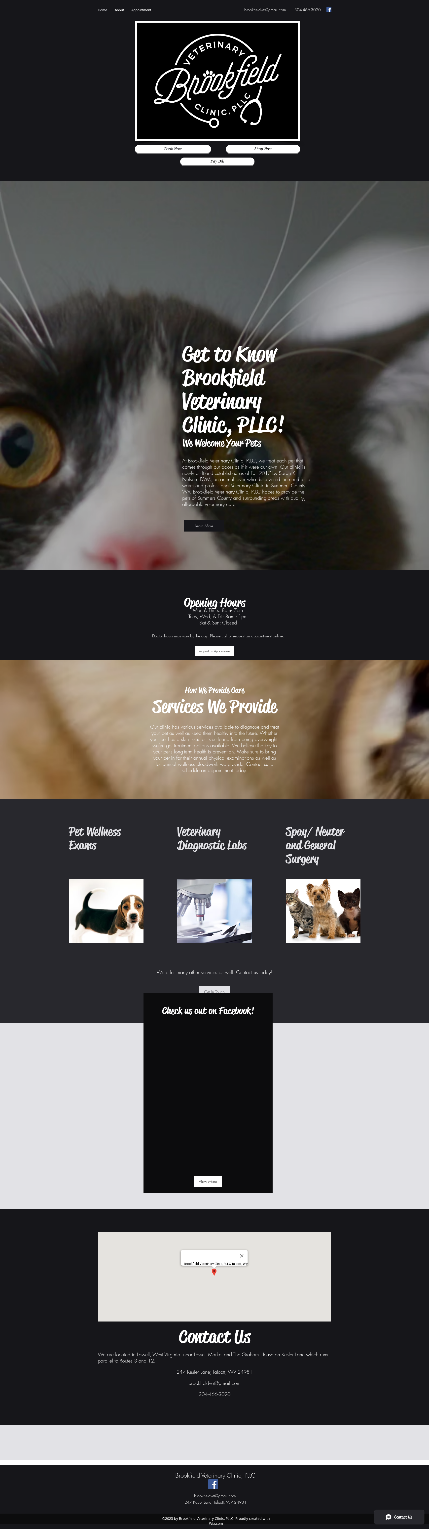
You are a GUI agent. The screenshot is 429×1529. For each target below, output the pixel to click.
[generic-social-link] (328, 9)
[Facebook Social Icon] (213, 1484)
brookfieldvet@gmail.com (265, 9)
